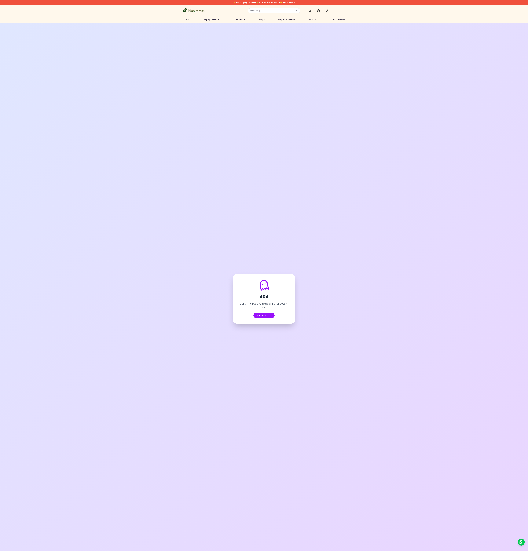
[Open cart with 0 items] (318, 10)
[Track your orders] (310, 10)
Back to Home (264, 315)
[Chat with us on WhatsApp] (521, 542)
